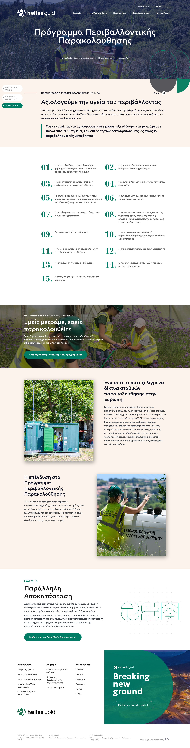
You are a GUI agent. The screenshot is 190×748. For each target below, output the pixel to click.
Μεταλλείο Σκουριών (27, 674)
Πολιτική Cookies (96, 735)
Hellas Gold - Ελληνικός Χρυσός (76, 58)
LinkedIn (79, 669)
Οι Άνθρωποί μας (141, 13)
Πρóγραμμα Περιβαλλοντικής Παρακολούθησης (54, 680)
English (158, 7)
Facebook (80, 684)
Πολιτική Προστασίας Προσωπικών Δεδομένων (68, 738)
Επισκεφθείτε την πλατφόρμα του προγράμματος (55, 354)
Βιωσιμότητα (119, 13)
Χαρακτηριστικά (11, 105)
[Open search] (167, 6)
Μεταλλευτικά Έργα (97, 13)
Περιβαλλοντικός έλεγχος (12, 88)
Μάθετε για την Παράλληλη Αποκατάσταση (52, 637)
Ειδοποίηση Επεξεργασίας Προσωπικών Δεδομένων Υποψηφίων (110, 739)
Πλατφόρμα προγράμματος (11, 97)
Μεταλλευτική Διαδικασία (29, 679)
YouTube (79, 674)
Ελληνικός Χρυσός (25, 669)
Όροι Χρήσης (54, 735)
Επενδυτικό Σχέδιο (55, 687)
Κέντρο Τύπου (163, 13)
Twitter (78, 689)
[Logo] (36, 13)
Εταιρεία (77, 13)
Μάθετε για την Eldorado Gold (133, 705)
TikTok (78, 693)
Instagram (80, 679)
